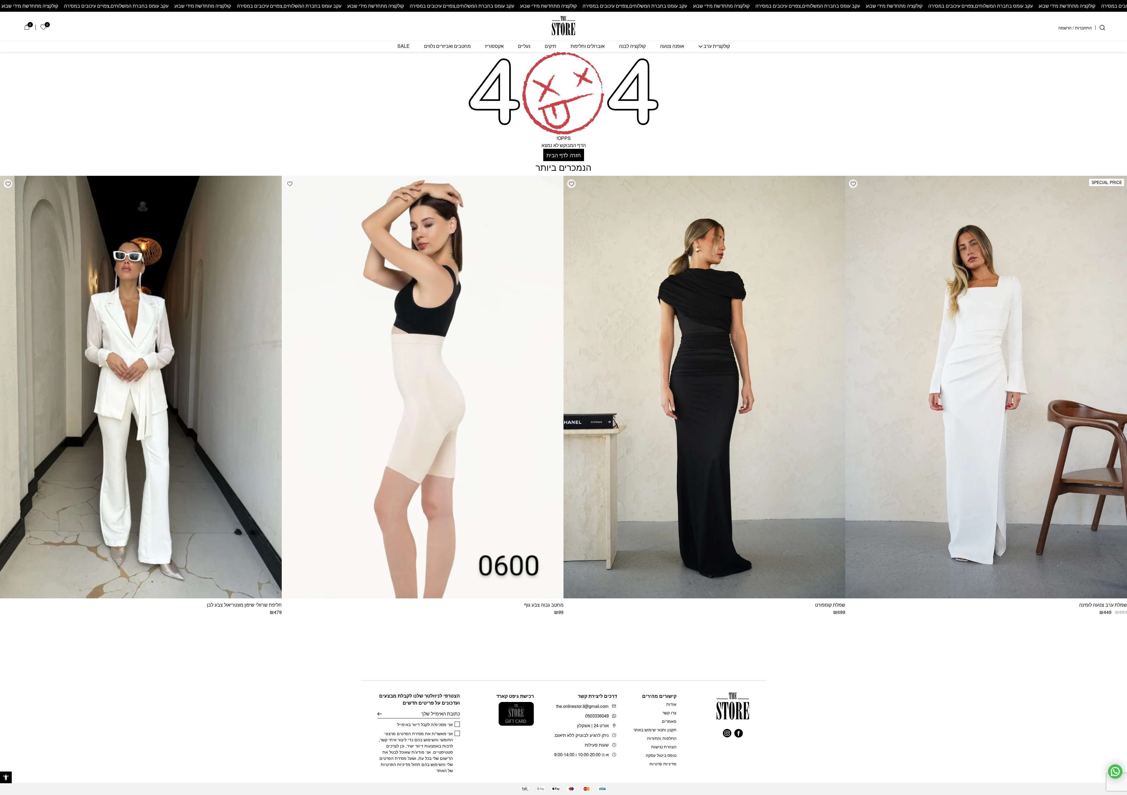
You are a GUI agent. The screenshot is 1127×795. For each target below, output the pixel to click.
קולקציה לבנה (632, 46)
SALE (403, 46)
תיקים (550, 46)
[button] (6, 777)
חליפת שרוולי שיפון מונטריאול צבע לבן (244, 604)
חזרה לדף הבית (563, 155)
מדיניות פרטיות (662, 764)
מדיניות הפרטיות (395, 764)
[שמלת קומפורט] (704, 387)
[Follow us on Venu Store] (738, 733)
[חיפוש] (1102, 27)
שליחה (379, 713)
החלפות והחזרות (661, 738)
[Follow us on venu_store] (727, 733)
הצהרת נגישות (663, 747)
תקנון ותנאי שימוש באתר (654, 729)
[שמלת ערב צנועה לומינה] (986, 387)
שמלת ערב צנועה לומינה (1103, 604)
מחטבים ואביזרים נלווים (447, 46)
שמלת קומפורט (830, 604)
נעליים (524, 46)
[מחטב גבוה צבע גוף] (423, 387)
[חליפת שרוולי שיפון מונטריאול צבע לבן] (141, 387)
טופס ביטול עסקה (661, 755)
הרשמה (1065, 28)
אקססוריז (494, 46)
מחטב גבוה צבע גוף (544, 604)
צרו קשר (669, 712)
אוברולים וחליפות (588, 46)
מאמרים (669, 721)
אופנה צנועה (672, 46)
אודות (671, 704)
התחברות (1083, 28)
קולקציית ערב (716, 46)
